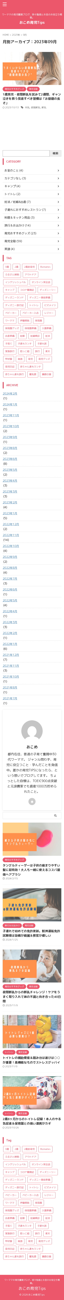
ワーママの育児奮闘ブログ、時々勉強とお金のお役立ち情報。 (32, 1281)
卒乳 (27, 107)
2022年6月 (10, 589)
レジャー (49, 312)
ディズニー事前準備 (39, 297)
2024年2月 (10, 393)
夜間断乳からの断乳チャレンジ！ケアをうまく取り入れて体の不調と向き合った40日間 (32, 996)
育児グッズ (44, 359)
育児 (30, 359)
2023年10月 (11, 426)
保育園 (38, 320)
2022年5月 (10, 600)
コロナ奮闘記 (27, 289)
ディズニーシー (48, 289)
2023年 (16, 34)
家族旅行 (9, 351)
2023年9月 (10, 437)
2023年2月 (10, 502)
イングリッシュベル (15, 282)
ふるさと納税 (12, 274)
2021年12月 (11, 655)
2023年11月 (11, 415)
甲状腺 (8, 359)
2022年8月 (10, 568)
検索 (55, 153)
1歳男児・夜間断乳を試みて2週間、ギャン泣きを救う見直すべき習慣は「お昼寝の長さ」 (32, 98)
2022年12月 (11, 524)
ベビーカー (11, 312)
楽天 (47, 351)
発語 (20, 359)
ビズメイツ (50, 305)
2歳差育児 (29, 266)
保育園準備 (30, 328)
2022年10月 (11, 546)
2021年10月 (11, 677)
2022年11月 (11, 535)
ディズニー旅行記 (14, 305)
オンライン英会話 (41, 282)
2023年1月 (10, 513)
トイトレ (34, 305)
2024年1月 (10, 404)
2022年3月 (10, 622)
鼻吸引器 (46, 374)
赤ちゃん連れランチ (30, 366)
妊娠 (22, 335)
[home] (32, 801)
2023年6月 (10, 459)
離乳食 (32, 374)
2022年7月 (10, 579)
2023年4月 (10, 481)
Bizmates (45, 266)
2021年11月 (11, 666)
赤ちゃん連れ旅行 (14, 374)
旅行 (37, 351)
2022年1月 (10, 644)
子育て (8, 343)
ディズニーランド (14, 297)
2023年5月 (10, 470)
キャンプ (9, 289)
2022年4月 (10, 611)
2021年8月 (10, 687)
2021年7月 (10, 698)
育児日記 (9, 366)
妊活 (47, 335)
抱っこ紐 (24, 351)
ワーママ (9, 320)
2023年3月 (10, 491)
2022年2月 (10, 633)
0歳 (7, 266)
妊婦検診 (35, 335)
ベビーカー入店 (30, 312)
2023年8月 (10, 448)
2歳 (16, 266)
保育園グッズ (12, 328)
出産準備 (9, 335)
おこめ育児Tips (32, 22)
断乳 (44, 107)
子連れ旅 (42, 343)
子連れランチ (25, 343)
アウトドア (30, 274)
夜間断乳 (35, 107)
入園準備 (46, 328)
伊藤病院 (24, 320)
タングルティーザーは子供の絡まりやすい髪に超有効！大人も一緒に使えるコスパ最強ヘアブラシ (31, 869)
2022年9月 (10, 557)
